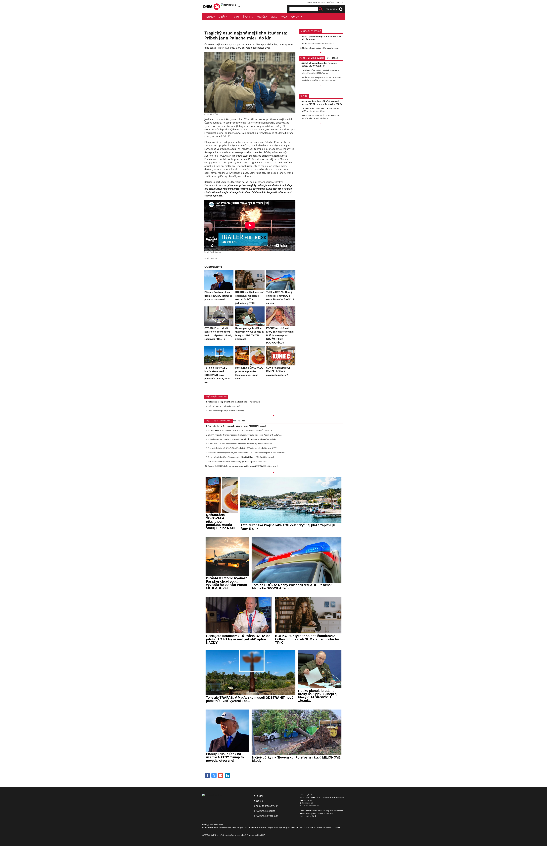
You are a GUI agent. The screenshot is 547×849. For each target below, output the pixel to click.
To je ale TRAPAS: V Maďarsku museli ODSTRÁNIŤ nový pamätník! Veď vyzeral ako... (243, 439)
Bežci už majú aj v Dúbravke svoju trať (318, 43)
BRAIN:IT (261, 835)
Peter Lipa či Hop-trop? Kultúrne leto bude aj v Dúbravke (234, 401)
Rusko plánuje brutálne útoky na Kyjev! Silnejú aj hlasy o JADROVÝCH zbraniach (241, 457)
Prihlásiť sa (332, 9)
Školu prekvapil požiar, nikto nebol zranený (320, 48)
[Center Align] (321, 9)
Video (274, 16)
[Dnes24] (229, 6)
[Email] (221, 775)
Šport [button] (247, 16)
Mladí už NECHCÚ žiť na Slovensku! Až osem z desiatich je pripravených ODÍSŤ (240, 443)
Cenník (259, 801)
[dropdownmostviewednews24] (321, 85)
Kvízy (284, 16)
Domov (210, 16)
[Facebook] (207, 775)
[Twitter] (214, 775)
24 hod (335, 58)
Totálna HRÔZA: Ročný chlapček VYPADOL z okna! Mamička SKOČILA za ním (320, 71)
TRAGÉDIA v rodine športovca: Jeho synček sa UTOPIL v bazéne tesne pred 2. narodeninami (246, 452)
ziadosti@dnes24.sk (308, 816)
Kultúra (262, 16)
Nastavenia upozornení (267, 816)
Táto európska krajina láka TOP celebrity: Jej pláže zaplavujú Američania (320, 109)
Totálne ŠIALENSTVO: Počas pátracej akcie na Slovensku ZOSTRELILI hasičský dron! (242, 466)
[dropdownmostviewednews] (321, 53)
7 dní (327, 58)
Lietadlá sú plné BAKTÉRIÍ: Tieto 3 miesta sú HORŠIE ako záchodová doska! (320, 117)
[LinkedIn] (227, 775)
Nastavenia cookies (265, 811)
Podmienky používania (267, 806)
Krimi (236, 16)
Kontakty (296, 16)
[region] (239, 6)
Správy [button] (223, 16)
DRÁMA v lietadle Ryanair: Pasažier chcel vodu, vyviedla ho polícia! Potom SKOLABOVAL (321, 78)
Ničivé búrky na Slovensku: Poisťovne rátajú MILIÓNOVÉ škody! (319, 64)
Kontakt (260, 796)
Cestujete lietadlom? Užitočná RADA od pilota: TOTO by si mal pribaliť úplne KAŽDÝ (322, 102)
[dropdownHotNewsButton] (321, 123)
